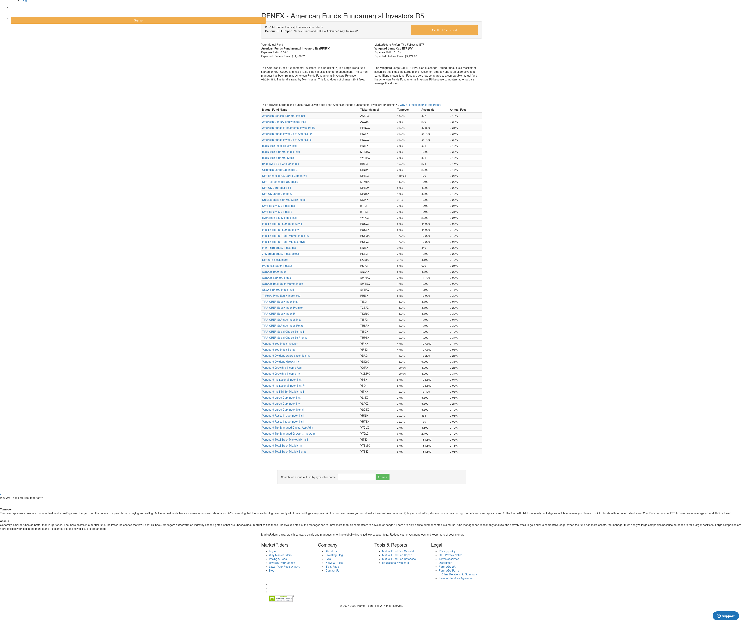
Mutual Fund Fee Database (399, 559)
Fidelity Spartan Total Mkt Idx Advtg (284, 242)
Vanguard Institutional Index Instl (282, 379)
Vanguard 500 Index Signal (278, 349)
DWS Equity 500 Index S (277, 212)
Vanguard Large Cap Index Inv (281, 403)
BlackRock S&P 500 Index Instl (281, 152)
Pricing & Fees (278, 559)
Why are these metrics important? (420, 105)
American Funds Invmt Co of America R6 (287, 140)
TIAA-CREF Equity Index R (278, 313)
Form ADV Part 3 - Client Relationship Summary (458, 572)
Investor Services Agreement (456, 578)
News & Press (334, 563)
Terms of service (449, 559)
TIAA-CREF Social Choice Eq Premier (285, 337)
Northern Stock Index (275, 260)
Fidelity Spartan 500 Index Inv (280, 230)
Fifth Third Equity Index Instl (279, 248)
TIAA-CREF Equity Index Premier (282, 307)
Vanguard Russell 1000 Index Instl (283, 415)
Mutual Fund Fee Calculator (399, 551)
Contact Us (332, 570)
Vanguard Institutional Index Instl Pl (283, 385)
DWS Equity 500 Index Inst (278, 206)
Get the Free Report (444, 30)
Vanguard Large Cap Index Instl (281, 397)
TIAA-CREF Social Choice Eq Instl (283, 331)
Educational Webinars (395, 563)
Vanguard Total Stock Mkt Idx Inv (282, 445)
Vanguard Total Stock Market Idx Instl (285, 439)
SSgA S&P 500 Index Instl (278, 289)
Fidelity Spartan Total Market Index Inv (285, 236)
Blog (271, 570)
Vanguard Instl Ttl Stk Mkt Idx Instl (283, 391)
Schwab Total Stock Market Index (282, 283)
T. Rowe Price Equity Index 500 (281, 295)
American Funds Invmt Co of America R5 (287, 134)
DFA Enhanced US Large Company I (284, 176)
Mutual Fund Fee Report (397, 555)
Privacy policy (447, 551)
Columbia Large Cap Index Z (280, 170)
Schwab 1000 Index (274, 271)
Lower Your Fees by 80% (284, 566)
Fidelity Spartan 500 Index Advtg (282, 224)
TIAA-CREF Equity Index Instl (280, 301)
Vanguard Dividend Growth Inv (281, 361)
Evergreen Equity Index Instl (279, 218)
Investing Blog (334, 555)
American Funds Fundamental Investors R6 (289, 128)
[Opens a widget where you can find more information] (725, 616)
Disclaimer (445, 563)
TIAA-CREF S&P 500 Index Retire (283, 325)
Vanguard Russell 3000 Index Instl (283, 421)
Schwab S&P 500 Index (276, 277)
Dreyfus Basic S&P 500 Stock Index (284, 200)
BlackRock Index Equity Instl (279, 146)
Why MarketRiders (280, 555)
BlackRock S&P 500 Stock (278, 158)
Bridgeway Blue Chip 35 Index (280, 164)
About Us (331, 551)
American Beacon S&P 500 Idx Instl (284, 116)
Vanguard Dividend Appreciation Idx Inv (286, 355)
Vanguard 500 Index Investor (280, 343)
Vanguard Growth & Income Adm (282, 367)
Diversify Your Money (282, 563)
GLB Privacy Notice (450, 555)
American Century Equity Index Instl (284, 122)
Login (17, 9)
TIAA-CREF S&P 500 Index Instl (281, 319)
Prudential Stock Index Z (277, 265)
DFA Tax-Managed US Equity (280, 182)
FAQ (328, 559)
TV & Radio (333, 566)
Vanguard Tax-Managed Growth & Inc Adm (288, 433)
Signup (138, 20)
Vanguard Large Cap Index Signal (283, 409)
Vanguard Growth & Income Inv (281, 373)
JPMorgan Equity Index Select (280, 254)
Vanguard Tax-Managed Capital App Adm (287, 427)
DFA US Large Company (277, 194)
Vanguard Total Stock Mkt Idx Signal (284, 451)
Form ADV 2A (447, 566)
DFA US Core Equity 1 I (276, 188)
